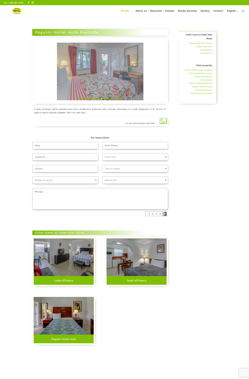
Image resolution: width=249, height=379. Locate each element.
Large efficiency (63, 280)
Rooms (125, 11)
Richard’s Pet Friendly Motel (201, 93)
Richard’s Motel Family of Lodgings (198, 70)
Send (156, 214)
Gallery (205, 11)
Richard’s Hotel (206, 80)
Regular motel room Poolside (200, 43)
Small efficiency (136, 280)
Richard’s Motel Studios (203, 77)
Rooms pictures (187, 11)
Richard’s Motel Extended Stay (200, 83)
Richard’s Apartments (204, 90)
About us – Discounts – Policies (155, 11)
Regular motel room (63, 339)
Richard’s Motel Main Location (200, 73)
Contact (218, 11)
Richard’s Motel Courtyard (202, 87)
